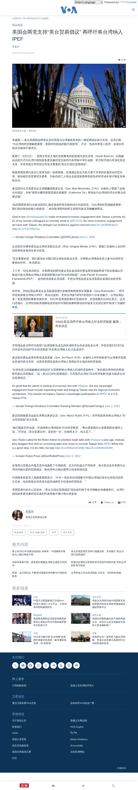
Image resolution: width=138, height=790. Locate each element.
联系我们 (17, 726)
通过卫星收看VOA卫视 (24, 703)
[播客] (69, 665)
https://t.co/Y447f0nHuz (26, 229)
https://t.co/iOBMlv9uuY (104, 224)
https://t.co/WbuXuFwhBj (69, 447)
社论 (14, 758)
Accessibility (76, 745)
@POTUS (76, 220)
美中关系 (96, 597)
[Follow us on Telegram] (53, 665)
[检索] (113, 786)
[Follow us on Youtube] (23, 665)
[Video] (53, 786)
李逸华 (15, 46)
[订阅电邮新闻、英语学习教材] (76, 665)
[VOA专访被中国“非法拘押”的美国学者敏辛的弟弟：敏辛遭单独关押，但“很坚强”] (21, 636)
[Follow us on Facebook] (30, 665)
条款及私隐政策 (20, 745)
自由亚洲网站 (77, 751)
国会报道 (17, 25)
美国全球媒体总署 (21, 751)
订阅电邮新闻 (19, 685)
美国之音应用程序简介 (82, 685)
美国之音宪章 (19, 739)
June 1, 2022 (87, 237)
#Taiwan (83, 385)
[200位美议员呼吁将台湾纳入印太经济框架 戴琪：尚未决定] (33, 326)
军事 (94, 633)
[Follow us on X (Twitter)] (15, 665)
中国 (35, 597)
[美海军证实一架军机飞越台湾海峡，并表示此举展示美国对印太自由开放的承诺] (80, 636)
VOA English (76, 726)
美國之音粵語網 (78, 720)
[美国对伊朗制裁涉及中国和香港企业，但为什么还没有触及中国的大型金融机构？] (80, 618)
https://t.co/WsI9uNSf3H (99, 447)
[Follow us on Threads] (46, 665)
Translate (131, 2)
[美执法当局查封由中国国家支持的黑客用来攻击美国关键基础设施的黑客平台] (80, 600)
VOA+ (15, 733)
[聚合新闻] (61, 665)
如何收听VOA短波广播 (82, 703)
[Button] (122, 60)
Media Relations (79, 739)
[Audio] (83, 786)
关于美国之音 (19, 720)
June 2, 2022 (73, 456)
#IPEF (103, 394)
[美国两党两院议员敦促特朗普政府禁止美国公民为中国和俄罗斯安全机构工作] (21, 618)
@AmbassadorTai (37, 216)
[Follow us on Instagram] (38, 665)
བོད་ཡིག (73, 733)
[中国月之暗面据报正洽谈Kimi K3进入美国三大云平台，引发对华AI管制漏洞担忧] (21, 600)
